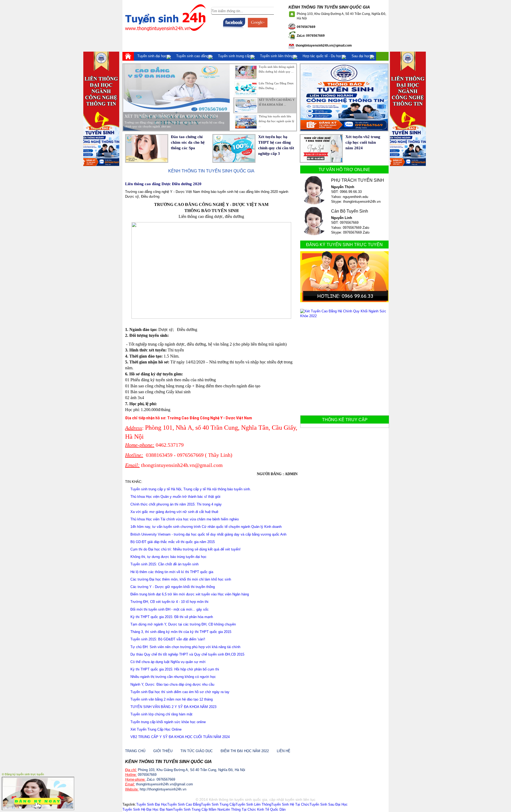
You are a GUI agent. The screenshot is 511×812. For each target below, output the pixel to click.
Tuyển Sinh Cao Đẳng (184, 804)
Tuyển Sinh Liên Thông (253, 804)
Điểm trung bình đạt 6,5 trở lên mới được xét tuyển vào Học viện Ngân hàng (189, 594)
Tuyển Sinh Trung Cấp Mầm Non (198, 809)
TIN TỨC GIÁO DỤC (196, 751)
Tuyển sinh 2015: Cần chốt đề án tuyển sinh (164, 564)
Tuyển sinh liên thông (276, 56)
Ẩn (72, 774)
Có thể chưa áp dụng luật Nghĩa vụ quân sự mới (167, 662)
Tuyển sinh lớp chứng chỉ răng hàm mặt (161, 714)
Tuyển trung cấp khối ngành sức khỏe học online (168, 722)
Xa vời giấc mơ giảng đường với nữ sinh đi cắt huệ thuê (174, 512)
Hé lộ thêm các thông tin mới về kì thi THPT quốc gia (171, 572)
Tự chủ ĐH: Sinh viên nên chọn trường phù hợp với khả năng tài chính (185, 647)
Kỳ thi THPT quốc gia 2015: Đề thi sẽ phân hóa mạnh (171, 617)
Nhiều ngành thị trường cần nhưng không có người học (173, 677)
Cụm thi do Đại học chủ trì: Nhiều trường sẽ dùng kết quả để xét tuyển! (185, 549)
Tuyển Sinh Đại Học (151, 804)
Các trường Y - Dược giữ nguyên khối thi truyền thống (172, 587)
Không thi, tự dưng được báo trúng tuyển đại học (168, 557)
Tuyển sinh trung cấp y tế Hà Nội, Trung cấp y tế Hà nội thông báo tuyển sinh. (190, 489)
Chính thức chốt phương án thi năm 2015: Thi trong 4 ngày (176, 504)
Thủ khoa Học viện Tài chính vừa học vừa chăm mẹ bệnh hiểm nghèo (184, 519)
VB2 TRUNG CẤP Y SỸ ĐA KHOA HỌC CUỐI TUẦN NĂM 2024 (180, 737)
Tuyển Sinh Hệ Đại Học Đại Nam (147, 809)
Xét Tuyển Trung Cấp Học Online (156, 729)
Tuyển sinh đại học (152, 56)
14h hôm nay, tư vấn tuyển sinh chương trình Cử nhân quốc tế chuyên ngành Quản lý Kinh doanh (206, 527)
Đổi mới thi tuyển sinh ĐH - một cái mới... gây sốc (169, 609)
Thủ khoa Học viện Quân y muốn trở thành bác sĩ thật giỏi (175, 497)
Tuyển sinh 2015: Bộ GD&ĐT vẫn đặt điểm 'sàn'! (167, 639)
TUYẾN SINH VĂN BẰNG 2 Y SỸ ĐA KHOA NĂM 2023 (173, 707)
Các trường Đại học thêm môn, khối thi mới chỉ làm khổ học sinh (180, 579)
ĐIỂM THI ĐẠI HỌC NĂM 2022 (245, 751)
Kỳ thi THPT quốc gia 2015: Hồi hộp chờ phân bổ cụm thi (174, 669)
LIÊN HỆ (283, 751)
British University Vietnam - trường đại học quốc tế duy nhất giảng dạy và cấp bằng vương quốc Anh (208, 534)
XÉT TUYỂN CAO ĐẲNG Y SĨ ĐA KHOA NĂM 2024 (171, 116)
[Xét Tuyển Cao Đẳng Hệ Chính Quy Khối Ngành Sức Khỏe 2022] (344, 316)
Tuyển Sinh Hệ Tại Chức (290, 804)
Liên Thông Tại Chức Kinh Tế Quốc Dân (255, 809)
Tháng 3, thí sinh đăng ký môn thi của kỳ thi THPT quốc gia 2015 (180, 632)
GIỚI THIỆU (162, 751)
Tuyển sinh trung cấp (234, 56)
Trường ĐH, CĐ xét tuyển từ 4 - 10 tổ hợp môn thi (169, 602)
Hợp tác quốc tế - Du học (322, 56)
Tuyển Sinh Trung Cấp (218, 804)
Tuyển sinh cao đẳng (192, 56)
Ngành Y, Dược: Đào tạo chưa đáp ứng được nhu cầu (172, 684)
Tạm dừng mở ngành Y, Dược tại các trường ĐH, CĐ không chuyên (183, 624)
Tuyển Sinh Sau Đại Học (329, 804)
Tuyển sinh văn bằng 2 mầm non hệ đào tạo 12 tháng (171, 699)
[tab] (263, 72)
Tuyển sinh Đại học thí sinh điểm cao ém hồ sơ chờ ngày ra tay (179, 692)
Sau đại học (361, 56)
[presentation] (264, 72)
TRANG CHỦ (135, 751)
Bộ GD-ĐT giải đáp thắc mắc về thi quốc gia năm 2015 (172, 542)
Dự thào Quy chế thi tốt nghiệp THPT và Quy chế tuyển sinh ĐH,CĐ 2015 (187, 654)
